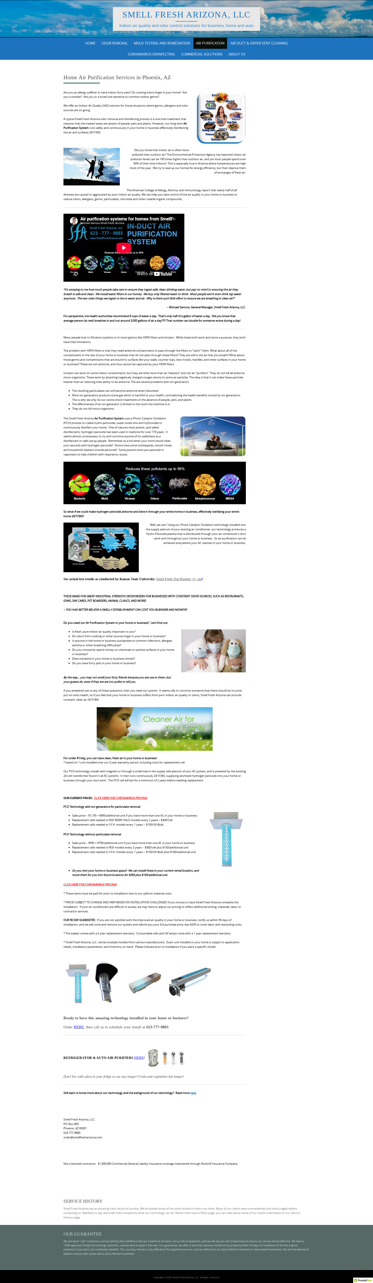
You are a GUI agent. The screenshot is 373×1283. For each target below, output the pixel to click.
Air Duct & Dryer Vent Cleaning (259, 43)
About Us (237, 54)
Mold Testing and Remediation (162, 43)
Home (90, 43)
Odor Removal (114, 43)
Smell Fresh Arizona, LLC (186, 14)
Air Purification (210, 43)
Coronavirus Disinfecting (151, 54)
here (193, 1093)
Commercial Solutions (202, 54)
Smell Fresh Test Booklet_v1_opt (179, 579)
